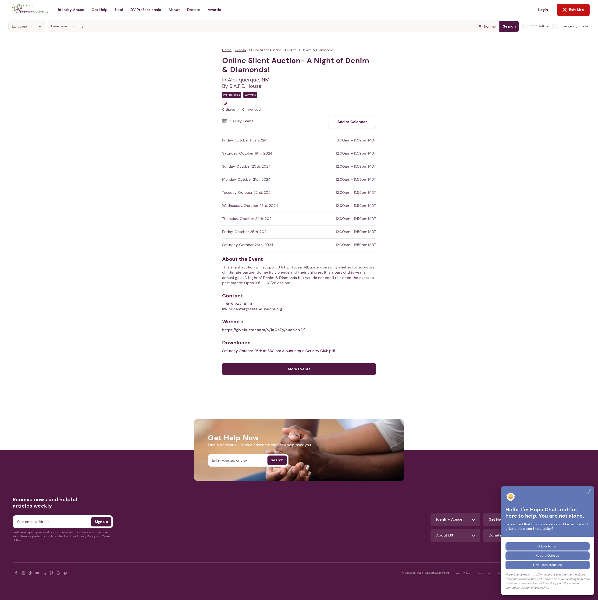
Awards (214, 9)
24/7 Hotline (539, 26)
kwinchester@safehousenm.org (252, 309)
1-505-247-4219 (237, 303)
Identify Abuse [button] (71, 9)
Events (240, 50)
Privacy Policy (462, 573)
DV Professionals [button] (145, 9)
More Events (299, 369)
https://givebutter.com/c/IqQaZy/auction (261, 329)
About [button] (174, 9)
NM (266, 79)
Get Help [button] (99, 9)
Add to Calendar (352, 121)
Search (509, 26)
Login (543, 9)
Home (226, 50)
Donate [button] (193, 9)
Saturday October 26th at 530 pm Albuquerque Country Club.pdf (278, 350)
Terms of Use (484, 573)
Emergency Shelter (575, 26)
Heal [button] (119, 9)
